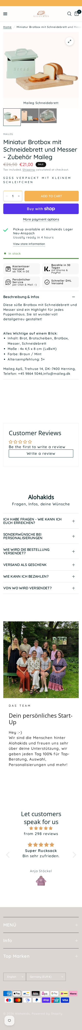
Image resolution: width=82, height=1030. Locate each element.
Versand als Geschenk (25, 564)
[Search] (69, 14)
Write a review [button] (41, 453)
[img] (41, 828)
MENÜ (9, 925)
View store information (29, 244)
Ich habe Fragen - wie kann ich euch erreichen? (32, 521)
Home (7, 27)
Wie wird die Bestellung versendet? (26, 551)
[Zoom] (69, 41)
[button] (9, 855)
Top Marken (16, 956)
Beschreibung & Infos (21, 297)
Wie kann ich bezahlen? (26, 576)
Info (7, 940)
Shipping (29, 169)
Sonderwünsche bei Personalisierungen (23, 536)
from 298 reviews (41, 833)
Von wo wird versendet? (27, 588)
